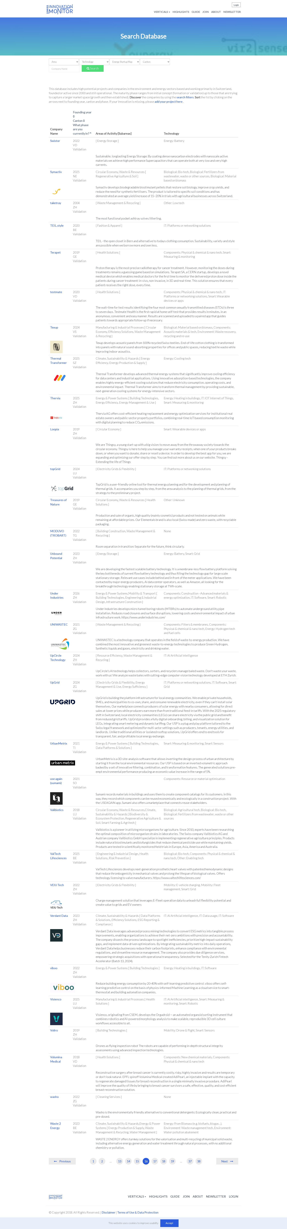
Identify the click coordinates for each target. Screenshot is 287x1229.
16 (146, 1161)
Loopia (54, 429)
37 (190, 1161)
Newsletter (232, 11)
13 (119, 1161)
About (216, 11)
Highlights (181, 11)
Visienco (55, 999)
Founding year (82, 112)
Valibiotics (56, 810)
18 (163, 1161)
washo (54, 1097)
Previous (65, 1161)
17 (154, 1161)
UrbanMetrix (58, 743)
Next (224, 1161)
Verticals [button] (161, 11)
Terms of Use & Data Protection (137, 1212)
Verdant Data (59, 915)
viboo (53, 968)
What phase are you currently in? (81, 129)
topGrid (55, 469)
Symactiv (56, 172)
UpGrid (54, 682)
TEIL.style (57, 225)
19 (172, 1161)
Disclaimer (108, 1212)
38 (198, 1161)
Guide (196, 11)
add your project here (169, 101)
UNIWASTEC (59, 624)
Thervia (55, 398)
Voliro (54, 1030)
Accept (169, 1223)
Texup (54, 327)
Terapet (55, 252)
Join (205, 11)
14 (128, 1161)
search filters (185, 97)
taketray (55, 203)
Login (236, 5)
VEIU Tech (57, 885)
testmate (56, 292)
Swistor (55, 141)
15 (137, 1161)
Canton (78, 120)
